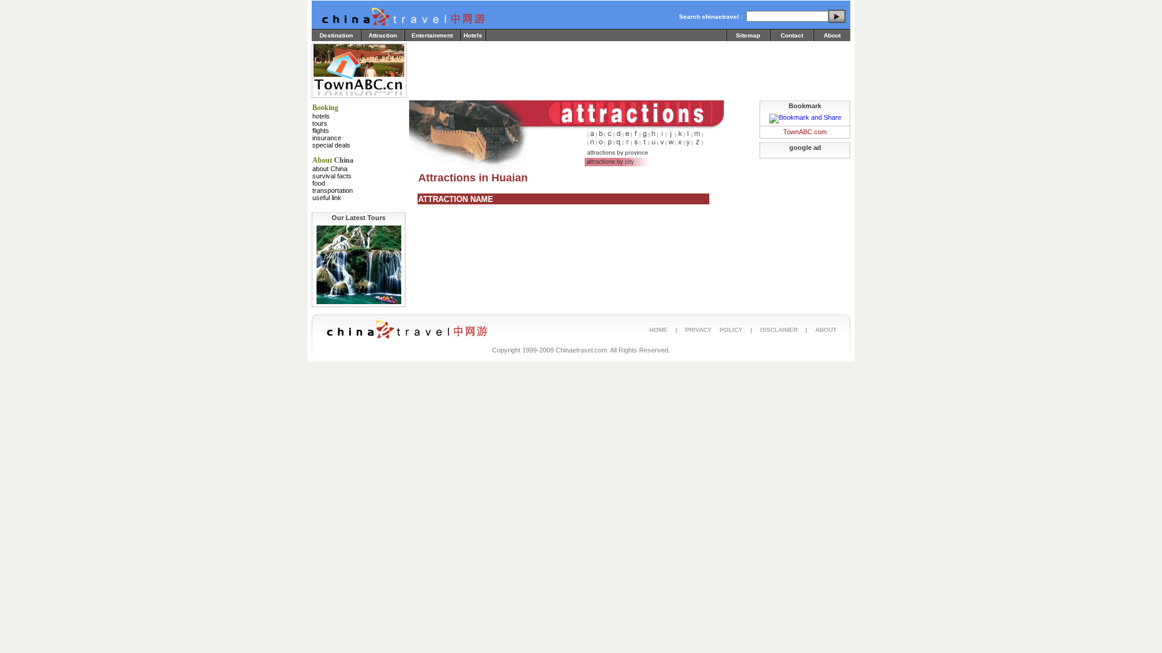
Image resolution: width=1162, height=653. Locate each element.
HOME (658, 329)
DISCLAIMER (779, 329)
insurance (326, 137)
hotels (321, 116)
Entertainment (432, 35)
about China (329, 168)
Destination (336, 35)
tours (319, 123)
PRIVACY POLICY (714, 329)
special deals (331, 145)
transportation (332, 190)
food (318, 183)
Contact (792, 35)
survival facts (332, 176)
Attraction (383, 35)
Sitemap (748, 35)
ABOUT (825, 329)
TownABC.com (805, 131)
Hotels (473, 35)
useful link (326, 197)
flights (320, 130)
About (832, 35)
